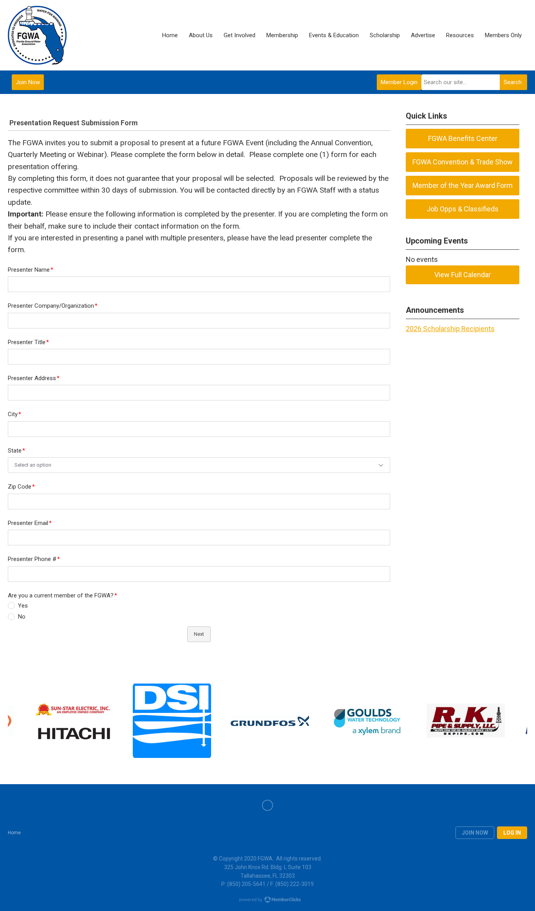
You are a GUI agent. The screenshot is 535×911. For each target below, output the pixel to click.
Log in (512, 833)
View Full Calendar (462, 275)
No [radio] (21, 616)
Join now (475, 833)
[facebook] (267, 805)
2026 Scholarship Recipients (450, 329)
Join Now (28, 82)
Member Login (399, 82)
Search (513, 82)
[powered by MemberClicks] (267, 900)
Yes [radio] (23, 605)
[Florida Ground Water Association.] (37, 35)
